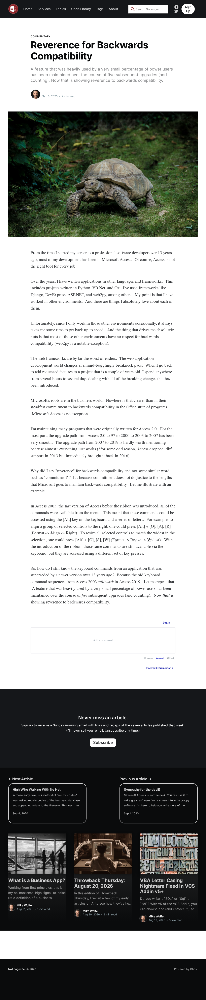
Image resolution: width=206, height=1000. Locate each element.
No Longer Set (17, 969)
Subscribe (103, 742)
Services (44, 9)
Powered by (159, 668)
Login (166, 622)
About (113, 9)
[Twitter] (176, 11)
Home (27, 9)
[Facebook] (176, 7)
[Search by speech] (162, 9)
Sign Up (188, 9)
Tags (100, 9)
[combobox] (148, 9)
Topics (61, 9)
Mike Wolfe (50, 92)
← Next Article (20, 779)
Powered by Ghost (186, 969)
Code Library (81, 9)
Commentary (40, 36)
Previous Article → (135, 779)
